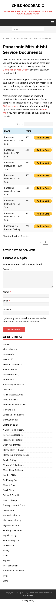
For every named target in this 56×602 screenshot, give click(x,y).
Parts (5, 555)
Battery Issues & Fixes (14, 505)
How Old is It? (9, 409)
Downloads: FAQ (11, 374)
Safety (6, 550)
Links (5, 580)
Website (7, 309)
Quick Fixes (8, 490)
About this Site (10, 349)
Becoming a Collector (13, 384)
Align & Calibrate (11, 525)
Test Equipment (10, 565)
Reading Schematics (12, 530)
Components (9, 510)
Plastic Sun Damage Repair (16, 454)
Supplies (7, 560)
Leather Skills (9, 475)
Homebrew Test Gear (13, 570)
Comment (8, 269)
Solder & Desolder (12, 495)
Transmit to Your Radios (15, 404)
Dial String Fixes (10, 480)
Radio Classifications (13, 394)
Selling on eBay (10, 424)
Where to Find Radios (13, 414)
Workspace (8, 545)
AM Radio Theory (11, 515)
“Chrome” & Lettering (13, 465)
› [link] (50, 242)
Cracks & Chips (10, 460)
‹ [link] (40, 242)
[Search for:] (28, 29)
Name (6, 291)
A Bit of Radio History (13, 429)
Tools (6, 575)
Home (6, 344)
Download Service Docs (15, 69)
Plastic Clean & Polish (13, 449)
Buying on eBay (10, 419)
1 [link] (45, 242)
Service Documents (12, 364)
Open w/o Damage (12, 444)
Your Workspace (11, 540)
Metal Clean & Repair (13, 470)
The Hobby (8, 379)
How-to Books (10, 369)
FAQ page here (10, 106)
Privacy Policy (28, 600)
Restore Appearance (13, 434)
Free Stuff (7, 359)
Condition (7, 389)
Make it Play (9, 485)
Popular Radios (10, 399)
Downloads (8, 354)
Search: (19, 124)
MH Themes (28, 595)
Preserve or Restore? (13, 439)
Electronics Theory (12, 520)
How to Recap (10, 500)
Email (6, 300)
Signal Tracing (9, 535)
